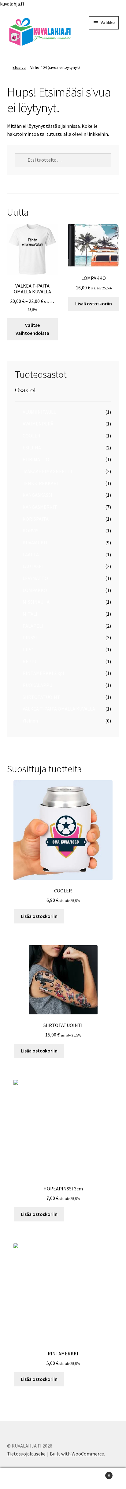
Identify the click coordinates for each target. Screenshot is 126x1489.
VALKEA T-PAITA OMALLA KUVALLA (59, 709)
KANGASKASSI (37, 495)
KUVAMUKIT (35, 542)
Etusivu (19, 67)
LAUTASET (34, 566)
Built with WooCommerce (77, 1454)
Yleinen (30, 721)
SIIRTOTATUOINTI (42, 697)
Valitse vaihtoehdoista (32, 329)
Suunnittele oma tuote (32, 345)
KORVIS (31, 530)
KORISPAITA (36, 519)
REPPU (30, 661)
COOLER (31, 436)
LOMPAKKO (35, 590)
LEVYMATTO (35, 578)
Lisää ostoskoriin (93, 303)
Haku (63, 1478)
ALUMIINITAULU (40, 412)
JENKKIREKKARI (40, 483)
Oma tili (21, 1478)
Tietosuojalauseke (26, 1454)
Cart (97, 1473)
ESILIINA (32, 448)
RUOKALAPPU (37, 685)
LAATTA (31, 554)
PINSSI (30, 637)
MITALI (30, 614)
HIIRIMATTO (36, 459)
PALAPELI (33, 626)
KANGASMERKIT (40, 507)
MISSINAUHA (36, 602)
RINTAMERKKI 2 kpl (43, 673)
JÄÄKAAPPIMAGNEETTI (47, 471)
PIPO (28, 649)
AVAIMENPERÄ (38, 424)
